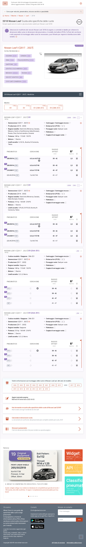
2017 (71, 385)
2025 (21, 385)
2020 (52, 385)
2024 (27, 385)
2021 (46, 385)
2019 (59, 385)
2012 (33, 389)
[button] (43, 11)
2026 (14, 385)
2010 (46, 389)
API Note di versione (58, 542)
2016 (78, 385)
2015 (14, 389)
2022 (40, 385)
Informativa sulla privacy (74, 542)
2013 (27, 389)
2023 (33, 385)
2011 (40, 389)
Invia (79, 519)
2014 (21, 389)
